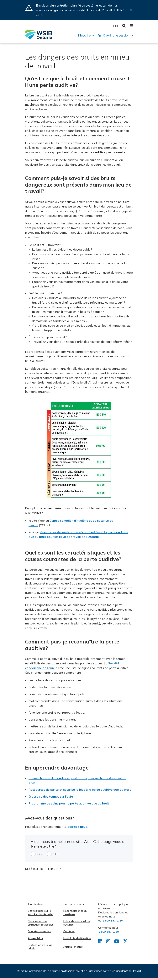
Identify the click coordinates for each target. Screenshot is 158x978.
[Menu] (131, 26)
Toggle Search (124, 26)
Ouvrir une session (116, 35)
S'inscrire (84, 35)
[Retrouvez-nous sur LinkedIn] (100, 942)
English (115, 26)
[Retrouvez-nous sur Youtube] (116, 942)
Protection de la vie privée (40, 946)
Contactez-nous (73, 904)
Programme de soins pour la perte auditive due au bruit (69, 803)
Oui (39, 854)
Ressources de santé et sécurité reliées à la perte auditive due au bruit (80, 789)
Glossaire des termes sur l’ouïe (51, 796)
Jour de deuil (35, 904)
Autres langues (73, 946)
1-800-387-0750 (112, 920)
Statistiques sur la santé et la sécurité (40, 912)
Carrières (69, 931)
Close (131, 10)
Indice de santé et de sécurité (76, 922)
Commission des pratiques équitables (41, 922)
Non (56, 854)
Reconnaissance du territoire (75, 912)
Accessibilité (35, 938)
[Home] (38, 34)
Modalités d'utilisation (77, 938)
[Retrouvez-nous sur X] (125, 942)
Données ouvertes (39, 931)
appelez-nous (77, 827)
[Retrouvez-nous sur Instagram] (108, 942)
